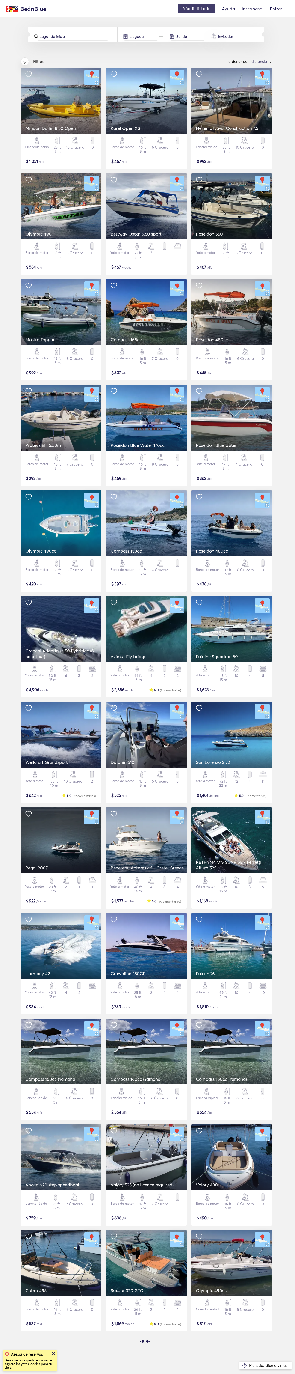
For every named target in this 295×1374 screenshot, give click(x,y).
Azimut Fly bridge (128, 656)
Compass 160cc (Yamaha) (50, 1079)
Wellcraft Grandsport (46, 762)
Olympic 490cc (40, 551)
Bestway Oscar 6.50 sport (136, 234)
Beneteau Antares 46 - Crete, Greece (147, 868)
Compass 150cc (126, 551)
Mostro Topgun (40, 339)
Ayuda (228, 9)
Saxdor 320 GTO (127, 1290)
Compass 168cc (126, 339)
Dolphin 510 (122, 762)
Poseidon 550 (209, 234)
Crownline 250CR (128, 973)
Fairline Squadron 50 (217, 656)
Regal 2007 (36, 868)
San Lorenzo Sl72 (213, 762)
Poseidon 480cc (212, 339)
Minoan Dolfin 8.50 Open (50, 128)
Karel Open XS (125, 128)
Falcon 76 (205, 973)
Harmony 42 (37, 973)
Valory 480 (207, 1185)
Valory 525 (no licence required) (142, 1185)
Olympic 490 (38, 234)
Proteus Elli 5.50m (43, 445)
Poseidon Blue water (216, 445)
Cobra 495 (36, 1290)
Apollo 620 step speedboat (52, 1185)
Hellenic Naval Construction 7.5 (227, 128)
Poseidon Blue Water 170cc (138, 445)
